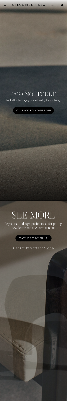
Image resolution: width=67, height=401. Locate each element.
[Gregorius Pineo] (28, 5)
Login (50, 248)
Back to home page (36, 110)
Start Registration (31, 238)
